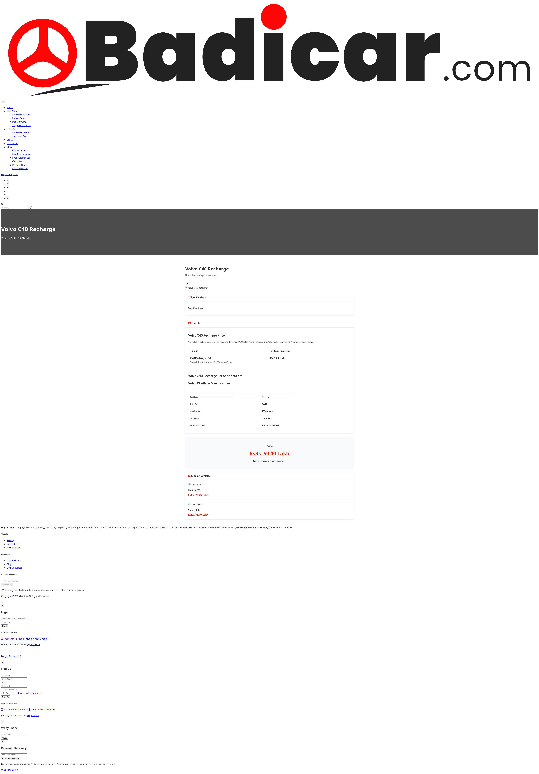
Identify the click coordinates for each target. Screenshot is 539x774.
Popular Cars (19, 121)
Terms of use (13, 547)
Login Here (33, 715)
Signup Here (33, 644)
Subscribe (6, 585)
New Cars (12, 111)
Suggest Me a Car (21, 125)
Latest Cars (18, 118)
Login (4, 626)
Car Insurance (19, 150)
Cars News (12, 143)
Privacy (10, 540)
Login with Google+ (38, 638)
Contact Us (12, 544)
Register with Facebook (15, 709)
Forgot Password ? (11, 656)
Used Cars (12, 129)
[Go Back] (188, 283)
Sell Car (11, 139)
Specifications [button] (198, 297)
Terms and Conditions (29, 693)
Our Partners (14, 560)
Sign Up (5, 697)
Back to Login (10, 769)
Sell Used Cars (19, 136)
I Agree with (22, 693)
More (9, 147)
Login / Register (9, 174)
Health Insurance (21, 154)
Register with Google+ (42, 709)
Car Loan (17, 161)
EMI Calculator (20, 168)
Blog (9, 564)
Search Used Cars (21, 132)
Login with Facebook (14, 638)
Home (10, 107)
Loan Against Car (21, 157)
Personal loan (19, 165)
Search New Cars (21, 114)
